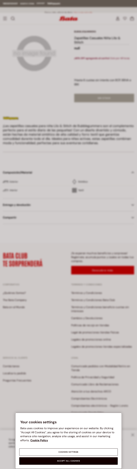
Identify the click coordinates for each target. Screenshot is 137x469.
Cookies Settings (68, 452)
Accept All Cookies (68, 461)
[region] (68, 440)
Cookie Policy (39, 440)
